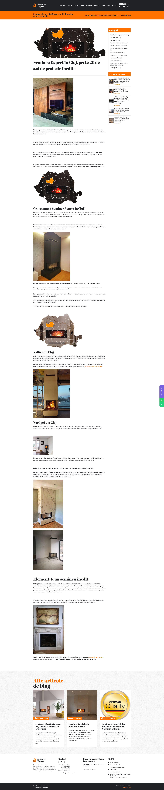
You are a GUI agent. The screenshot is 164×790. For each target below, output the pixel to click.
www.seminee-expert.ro (95, 657)
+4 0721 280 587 (65, 764)
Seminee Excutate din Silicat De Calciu (79, 725)
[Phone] (161, 404)
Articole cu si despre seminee (118, 35)
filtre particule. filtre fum (116, 52)
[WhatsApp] (161, 400)
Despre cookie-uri (115, 772)
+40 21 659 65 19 (90, 769)
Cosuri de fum (114, 40)
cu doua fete (98, 366)
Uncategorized (114, 67)
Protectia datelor (114, 762)
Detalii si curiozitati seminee (118, 43)
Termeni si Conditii (115, 765)
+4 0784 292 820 (65, 766)
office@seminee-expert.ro (69, 773)
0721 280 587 (124, 4)
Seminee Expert (114, 60)
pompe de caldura (115, 58)
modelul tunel (89, 366)
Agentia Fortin (127, 787)
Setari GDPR (113, 769)
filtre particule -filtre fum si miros (119, 48)
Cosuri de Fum (114, 37)
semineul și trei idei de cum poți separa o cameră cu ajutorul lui (48, 726)
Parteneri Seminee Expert (117, 55)
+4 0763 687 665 (65, 767)
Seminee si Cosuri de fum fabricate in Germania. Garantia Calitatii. (114, 726)
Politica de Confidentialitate (117, 767)
